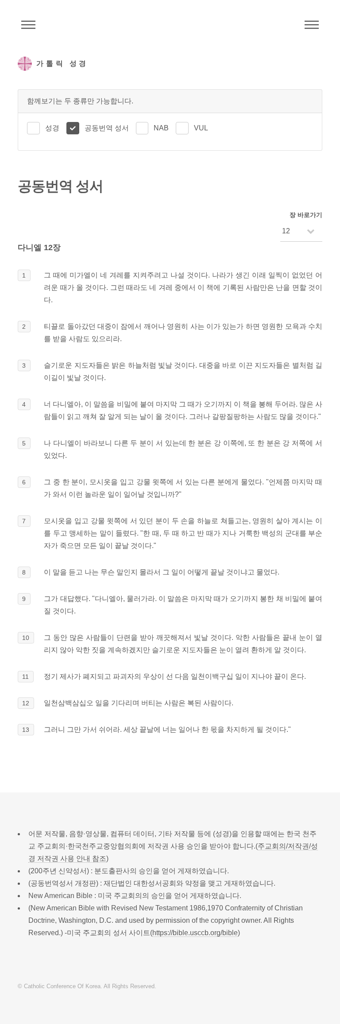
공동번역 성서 (107, 128)
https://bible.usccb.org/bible (195, 932)
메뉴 (312, 24)
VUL (201, 128)
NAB (161, 128)
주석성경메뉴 (28, 24)
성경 (52, 128)
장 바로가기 (306, 214)
